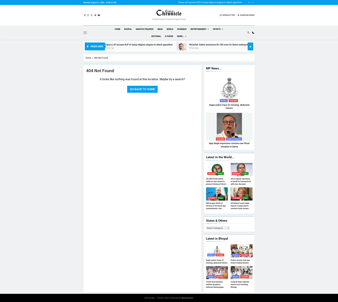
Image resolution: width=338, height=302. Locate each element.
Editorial (156, 36)
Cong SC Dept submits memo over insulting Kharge (240, 284)
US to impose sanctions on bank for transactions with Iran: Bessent (241, 181)
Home (117, 29)
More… (180, 36)
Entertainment (198, 29)
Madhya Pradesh (145, 29)
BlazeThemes (187, 298)
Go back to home (142, 89)
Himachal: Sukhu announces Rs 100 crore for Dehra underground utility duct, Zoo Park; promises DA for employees (230, 44)
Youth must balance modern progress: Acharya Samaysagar (215, 284)
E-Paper (169, 36)
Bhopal (128, 29)
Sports (216, 29)
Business (182, 29)
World (170, 29)
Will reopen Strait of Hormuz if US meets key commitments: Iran (216, 206)
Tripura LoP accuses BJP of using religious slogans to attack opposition (210, 2)
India (160, 29)
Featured (233, 100)
